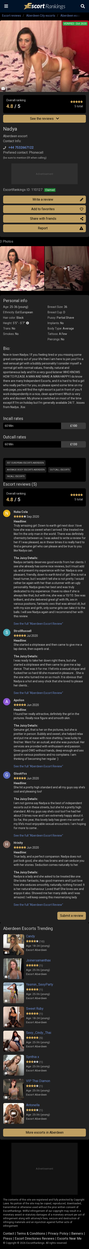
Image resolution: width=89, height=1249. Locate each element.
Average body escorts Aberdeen (26, 469)
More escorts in (45, 1132)
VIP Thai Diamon (38, 1081)
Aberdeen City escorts (40, 15)
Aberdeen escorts (72, 15)
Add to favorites (43, 209)
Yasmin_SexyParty (39, 984)
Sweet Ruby (34, 1009)
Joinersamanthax (38, 960)
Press (7, 1238)
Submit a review (71, 916)
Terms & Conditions (31, 1233)
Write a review (42, 199)
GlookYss (20, 773)
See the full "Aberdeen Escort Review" (38, 623)
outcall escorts (60, 469)
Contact (8, 1233)
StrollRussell (22, 631)
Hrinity (18, 842)
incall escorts (15, 476)
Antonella (33, 1105)
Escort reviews (11, 15)
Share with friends (43, 219)
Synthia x (32, 1057)
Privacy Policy (58, 1233)
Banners (77, 1233)
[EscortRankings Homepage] (44, 6)
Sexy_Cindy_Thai (38, 1033)
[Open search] (83, 6)
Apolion (19, 700)
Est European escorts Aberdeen (25, 463)
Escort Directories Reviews (34, 1238)
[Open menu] (6, 6)
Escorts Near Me (69, 1238)
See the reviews (42, 119)
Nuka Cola (21, 511)
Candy (30, 936)
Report (43, 228)
